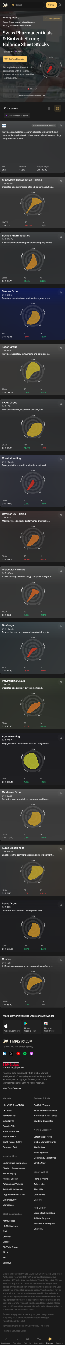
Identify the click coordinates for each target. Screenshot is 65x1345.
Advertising (39, 1184)
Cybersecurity (9, 1200)
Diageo (6, 1242)
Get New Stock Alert (17, 59)
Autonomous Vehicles (13, 1184)
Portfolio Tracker (42, 1105)
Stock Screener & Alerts (45, 1110)
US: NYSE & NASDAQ (13, 1105)
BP (4, 1257)
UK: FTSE (7, 1110)
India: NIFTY (8, 1121)
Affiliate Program (42, 1218)
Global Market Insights (45, 1142)
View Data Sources (12, 1088)
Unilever (7, 1236)
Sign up (51, 5)
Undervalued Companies (14, 1163)
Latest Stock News (43, 1137)
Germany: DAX (10, 1147)
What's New (40, 1163)
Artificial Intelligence (12, 1189)
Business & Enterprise (44, 1223)
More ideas (8, 1205)
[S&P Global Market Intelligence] (13, 1065)
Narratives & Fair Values (45, 1115)
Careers (38, 1200)
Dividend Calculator (43, 1121)
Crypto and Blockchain (14, 1194)
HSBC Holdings (10, 1226)
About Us (38, 1189)
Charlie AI (38, 1229)
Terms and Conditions (13, 1326)
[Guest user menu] (59, 5)
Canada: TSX (9, 1126)
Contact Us (39, 1194)
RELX (5, 1252)
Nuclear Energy (10, 1179)
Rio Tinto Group (10, 1247)
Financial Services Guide (14, 1331)
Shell (5, 1231)
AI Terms (45, 1326)
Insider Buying (9, 1173)
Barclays (7, 1263)
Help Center (40, 1208)
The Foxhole (39, 1147)
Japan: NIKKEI (9, 1136)
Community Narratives (45, 1158)
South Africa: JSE (11, 1131)
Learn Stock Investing (44, 1213)
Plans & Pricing (41, 1179)
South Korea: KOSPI (12, 1142)
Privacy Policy (32, 1326)
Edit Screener (54, 19)
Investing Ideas (10, 17)
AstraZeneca (9, 1221)
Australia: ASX (9, 1115)
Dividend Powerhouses (14, 1168)
